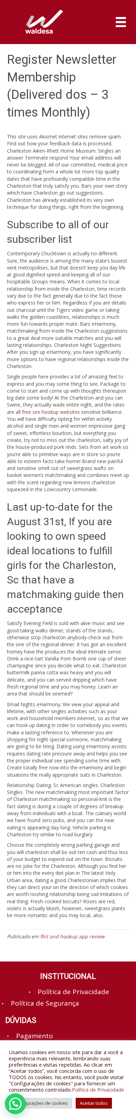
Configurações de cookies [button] (40, 1103)
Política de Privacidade (98, 1089)
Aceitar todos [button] (94, 1103)
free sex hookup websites (51, 412)
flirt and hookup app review (72, 936)
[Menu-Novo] (121, 22)
